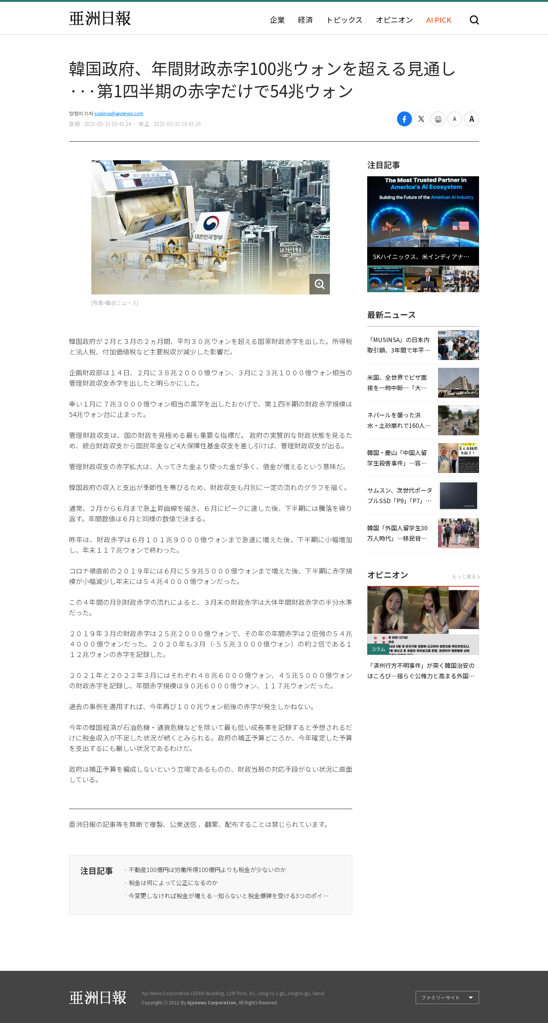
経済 (305, 19)
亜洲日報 (100, 18)
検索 (474, 20)
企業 (277, 19)
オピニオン (394, 19)
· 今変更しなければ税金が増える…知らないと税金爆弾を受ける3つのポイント (228, 895)
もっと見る (464, 576)
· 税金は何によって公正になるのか (171, 882)
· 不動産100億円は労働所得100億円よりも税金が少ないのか (205, 869)
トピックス (344, 19)
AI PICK (438, 19)
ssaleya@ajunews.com (118, 113)
